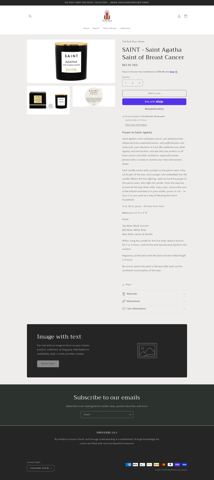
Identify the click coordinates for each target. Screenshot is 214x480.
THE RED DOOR (167, 470)
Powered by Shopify (180, 470)
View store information (136, 125)
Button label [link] (48, 363)
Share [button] (128, 284)
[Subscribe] (130, 414)
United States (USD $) (39, 468)
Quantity (126, 77)
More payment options (154, 109)
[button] (30, 16)
